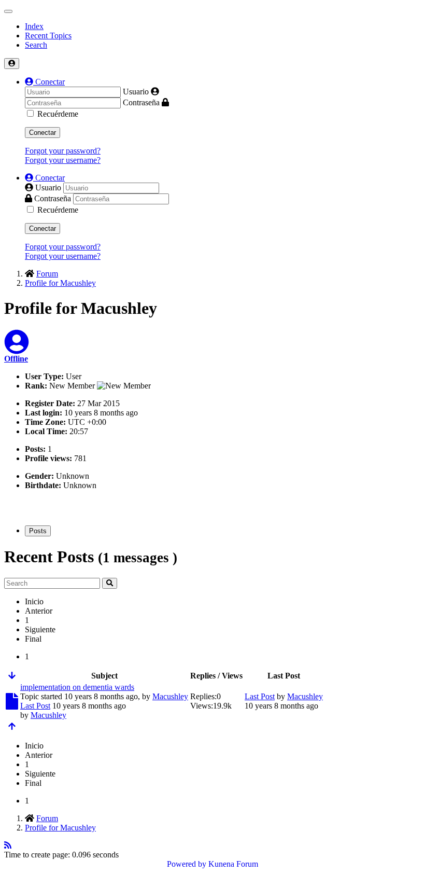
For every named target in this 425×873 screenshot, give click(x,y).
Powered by (186, 864)
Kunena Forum (233, 864)
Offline (16, 358)
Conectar (42, 132)
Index (34, 26)
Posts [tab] (38, 531)
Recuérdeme (57, 113)
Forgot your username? (63, 160)
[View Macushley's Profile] (16, 348)
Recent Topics (48, 35)
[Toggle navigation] (8, 11)
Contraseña (141, 102)
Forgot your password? (63, 150)
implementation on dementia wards (77, 687)
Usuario (136, 91)
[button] (45, 81)
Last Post (35, 705)
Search (36, 44)
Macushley (170, 696)
